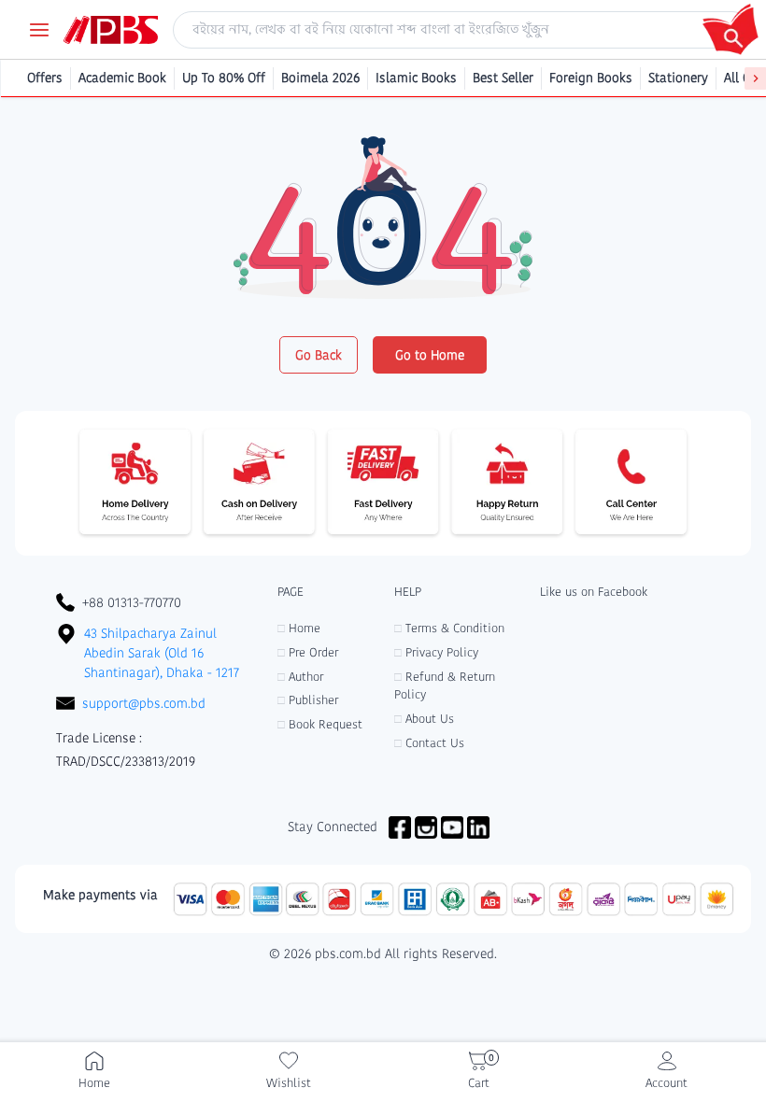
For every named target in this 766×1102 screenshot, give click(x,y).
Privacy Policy (436, 652)
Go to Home (429, 355)
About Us (424, 719)
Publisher (307, 700)
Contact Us (429, 743)
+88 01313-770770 (131, 602)
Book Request (319, 724)
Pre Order (307, 652)
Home (298, 628)
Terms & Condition (449, 628)
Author (300, 676)
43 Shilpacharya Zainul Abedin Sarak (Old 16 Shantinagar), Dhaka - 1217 (161, 653)
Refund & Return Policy (444, 686)
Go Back (318, 355)
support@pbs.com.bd (144, 703)
